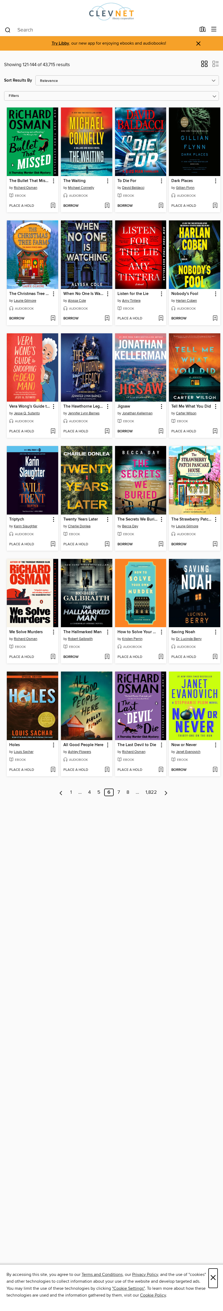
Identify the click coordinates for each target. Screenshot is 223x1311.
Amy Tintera (131, 300)
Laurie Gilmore (25, 300)
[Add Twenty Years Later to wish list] (107, 544)
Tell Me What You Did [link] (191, 406)
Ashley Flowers (79, 752)
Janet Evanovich (188, 752)
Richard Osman (25, 188)
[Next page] (166, 792)
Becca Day (130, 526)
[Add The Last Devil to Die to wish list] (160, 770)
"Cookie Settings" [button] (128, 1288)
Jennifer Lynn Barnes (84, 413)
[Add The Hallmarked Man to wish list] (107, 657)
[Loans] (203, 30)
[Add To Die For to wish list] (160, 206)
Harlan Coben (186, 300)
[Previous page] (61, 792)
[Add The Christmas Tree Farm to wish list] (52, 318)
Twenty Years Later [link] (80, 519)
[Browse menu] (214, 29)
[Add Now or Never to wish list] (215, 770)
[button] (204, 65)
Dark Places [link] (182, 181)
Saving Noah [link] (183, 632)
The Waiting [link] (74, 181)
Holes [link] (14, 745)
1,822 (151, 792)
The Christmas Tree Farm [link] (30, 293)
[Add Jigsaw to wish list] (160, 431)
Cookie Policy (153, 1295)
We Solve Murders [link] (26, 632)
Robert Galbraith (80, 639)
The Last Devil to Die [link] (136, 745)
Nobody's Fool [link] (184, 293)
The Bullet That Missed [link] (30, 181)
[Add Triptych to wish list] (52, 544)
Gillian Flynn (185, 188)
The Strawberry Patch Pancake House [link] (192, 519)
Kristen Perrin (132, 639)
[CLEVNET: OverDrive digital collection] (111, 11)
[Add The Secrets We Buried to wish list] (160, 544)
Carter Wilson (186, 413)
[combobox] (100, 29)
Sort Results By (18, 80)
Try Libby (60, 43)
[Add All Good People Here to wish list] (107, 770)
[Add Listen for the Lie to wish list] (160, 318)
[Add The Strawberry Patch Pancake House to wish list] (215, 544)
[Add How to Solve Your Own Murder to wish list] (160, 657)
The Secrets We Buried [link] (138, 519)
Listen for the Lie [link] (132, 293)
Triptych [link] (16, 519)
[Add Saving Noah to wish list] (215, 657)
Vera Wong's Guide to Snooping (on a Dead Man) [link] (30, 406)
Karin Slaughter (25, 526)
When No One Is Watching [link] (84, 293)
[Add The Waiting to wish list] (107, 206)
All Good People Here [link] (83, 745)
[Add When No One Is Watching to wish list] (107, 318)
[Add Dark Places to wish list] (215, 206)
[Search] (7, 29)
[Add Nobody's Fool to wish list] (215, 318)
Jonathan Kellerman (137, 413)
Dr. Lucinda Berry (189, 639)
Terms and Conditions (102, 1274)
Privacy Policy (145, 1274)
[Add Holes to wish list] (52, 770)
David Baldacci (133, 188)
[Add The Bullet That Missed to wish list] (52, 206)
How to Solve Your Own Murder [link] (138, 632)
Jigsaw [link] (123, 406)
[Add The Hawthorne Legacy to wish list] (107, 431)
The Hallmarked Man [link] (82, 632)
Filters (14, 96)
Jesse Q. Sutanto (27, 413)
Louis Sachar (23, 752)
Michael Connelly (81, 188)
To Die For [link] (126, 181)
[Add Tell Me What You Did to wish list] (215, 431)
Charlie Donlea (79, 526)
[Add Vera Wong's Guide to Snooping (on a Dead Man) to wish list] (52, 431)
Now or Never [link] (184, 745)
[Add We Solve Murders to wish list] (52, 657)
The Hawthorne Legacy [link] (84, 406)
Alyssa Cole (77, 300)
